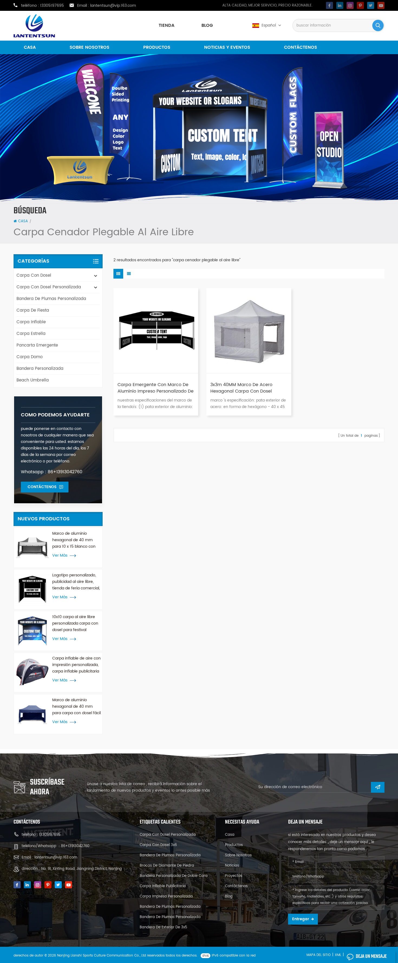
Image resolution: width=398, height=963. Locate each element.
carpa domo (30, 357)
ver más (59, 555)
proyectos (233, 876)
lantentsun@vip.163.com (113, 6)
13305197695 (52, 6)
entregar (300, 919)
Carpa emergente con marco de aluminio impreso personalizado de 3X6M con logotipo (156, 387)
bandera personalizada (40, 368)
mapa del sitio (318, 955)
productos (156, 47)
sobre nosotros (89, 47)
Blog (207, 25)
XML (338, 955)
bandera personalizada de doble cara (174, 876)
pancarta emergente (37, 345)
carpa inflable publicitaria (163, 886)
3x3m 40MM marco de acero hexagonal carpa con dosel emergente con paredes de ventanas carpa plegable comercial (241, 387)
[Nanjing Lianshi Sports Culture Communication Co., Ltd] (34, 25)
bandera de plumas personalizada (51, 298)
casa (30, 47)
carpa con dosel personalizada (49, 287)
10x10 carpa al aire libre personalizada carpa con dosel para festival (75, 623)
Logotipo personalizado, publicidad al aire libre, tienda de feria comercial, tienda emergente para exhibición (76, 582)
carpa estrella (31, 333)
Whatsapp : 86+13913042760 (51, 472)
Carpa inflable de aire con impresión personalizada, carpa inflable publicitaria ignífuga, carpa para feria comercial (76, 665)
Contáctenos (300, 47)
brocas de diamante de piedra (167, 866)
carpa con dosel (34, 275)
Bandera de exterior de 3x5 (163, 927)
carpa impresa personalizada (166, 896)
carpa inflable (31, 322)
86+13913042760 (75, 846)
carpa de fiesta (33, 310)
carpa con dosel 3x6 (158, 845)
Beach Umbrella (33, 380)
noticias (232, 866)
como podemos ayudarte (55, 415)
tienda (166, 25)
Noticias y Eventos (227, 47)
